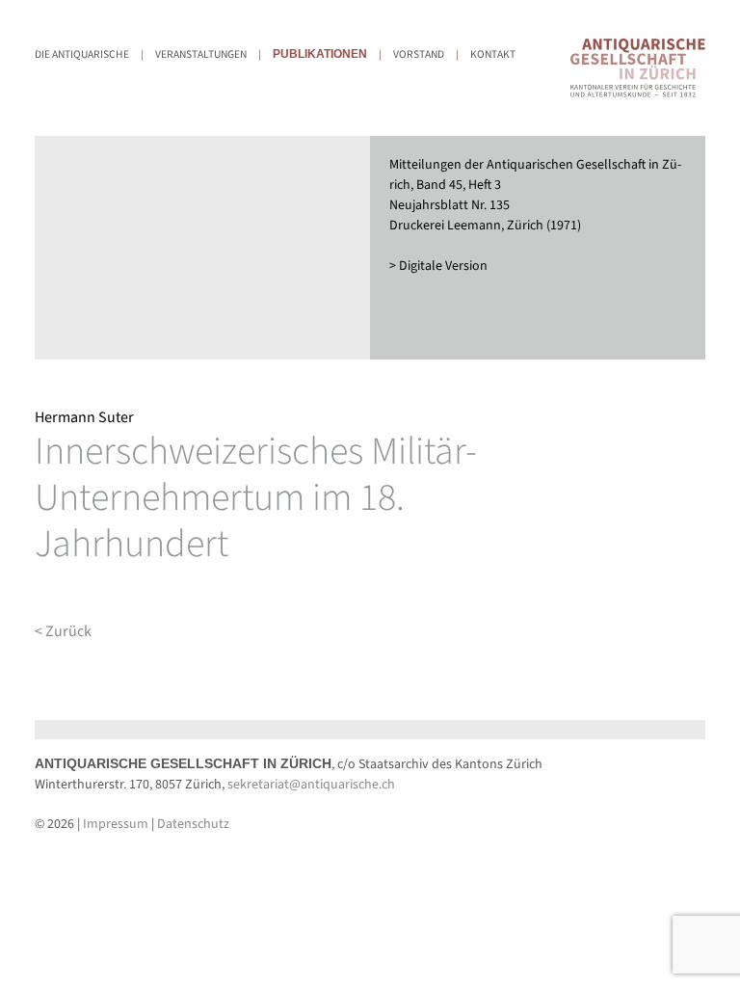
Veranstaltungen (201, 54)
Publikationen (320, 54)
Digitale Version (443, 266)
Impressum (115, 824)
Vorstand (418, 54)
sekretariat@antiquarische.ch (311, 784)
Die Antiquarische (82, 54)
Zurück (68, 631)
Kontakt (492, 54)
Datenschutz (193, 824)
